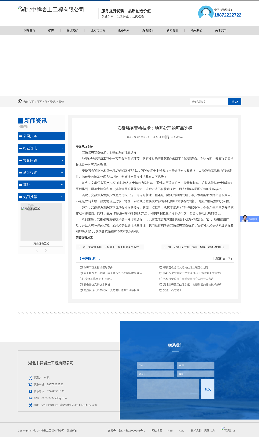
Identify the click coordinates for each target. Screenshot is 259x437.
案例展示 (148, 30)
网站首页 (29, 30)
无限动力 (209, 430)
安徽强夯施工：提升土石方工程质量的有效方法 (116, 247)
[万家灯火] (228, 430)
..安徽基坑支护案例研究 (98, 278)
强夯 (51, 30)
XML (182, 430)
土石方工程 (98, 30)
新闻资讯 (172, 30)
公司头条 (30, 136)
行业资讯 (30, 148)
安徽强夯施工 (84, 237)
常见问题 (30, 160)
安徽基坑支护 (84, 146)
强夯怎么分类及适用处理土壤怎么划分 (185, 267)
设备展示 (124, 30)
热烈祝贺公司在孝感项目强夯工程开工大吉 (188, 278)
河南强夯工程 (41, 243)
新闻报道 (30, 172)
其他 (61, 101)
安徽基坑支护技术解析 (97, 284)
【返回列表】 (220, 258)
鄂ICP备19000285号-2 (132, 430)
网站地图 (156, 430)
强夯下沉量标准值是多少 (98, 267)
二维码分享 (177, 137)
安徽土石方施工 (172, 290)
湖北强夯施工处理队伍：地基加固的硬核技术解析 (192, 284)
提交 (208, 389)
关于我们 (221, 30)
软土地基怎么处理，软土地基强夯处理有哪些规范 (113, 273)
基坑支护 (72, 30)
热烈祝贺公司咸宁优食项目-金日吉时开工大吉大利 (193, 273)
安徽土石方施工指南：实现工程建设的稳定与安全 (203, 247)
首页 (39, 101)
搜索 (235, 102)
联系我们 (196, 30)
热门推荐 (30, 197)
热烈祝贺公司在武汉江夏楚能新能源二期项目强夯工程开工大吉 (114, 290)
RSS (170, 430)
